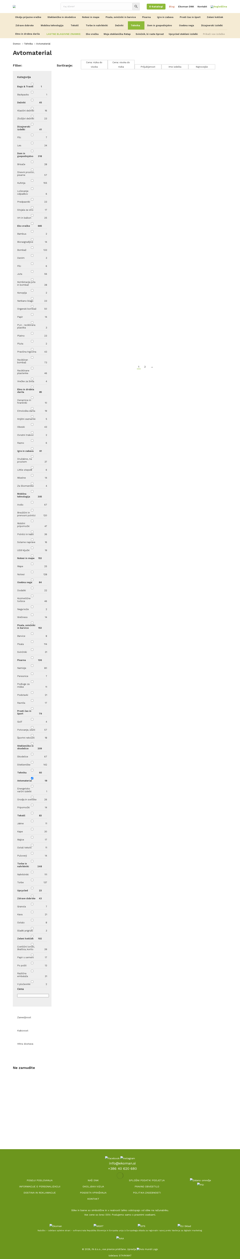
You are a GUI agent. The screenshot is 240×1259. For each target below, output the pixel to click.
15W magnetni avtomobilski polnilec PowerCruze (205, 122)
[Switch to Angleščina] (219, 6)
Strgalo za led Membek (75, 118)
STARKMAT (125, 1255)
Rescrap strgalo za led (206, 261)
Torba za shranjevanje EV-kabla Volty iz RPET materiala (75, 265)
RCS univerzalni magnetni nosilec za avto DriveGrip (204, 193)
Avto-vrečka (199, 333)
